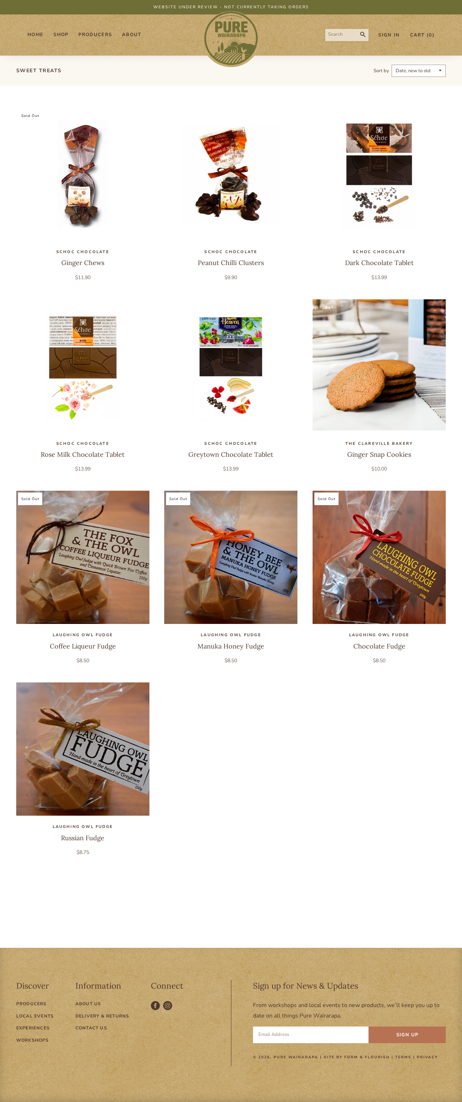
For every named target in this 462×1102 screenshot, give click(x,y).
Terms (403, 1057)
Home (35, 34)
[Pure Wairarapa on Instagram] (168, 1009)
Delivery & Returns (102, 1016)
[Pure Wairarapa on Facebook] (157, 1009)
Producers (95, 34)
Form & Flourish (367, 1057)
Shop (60, 34)
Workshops (32, 1040)
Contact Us (91, 1028)
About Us (88, 1004)
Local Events (35, 1016)
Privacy (427, 1057)
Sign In (389, 35)
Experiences (33, 1028)
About (131, 34)
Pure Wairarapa (296, 1057)
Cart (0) (422, 35)
